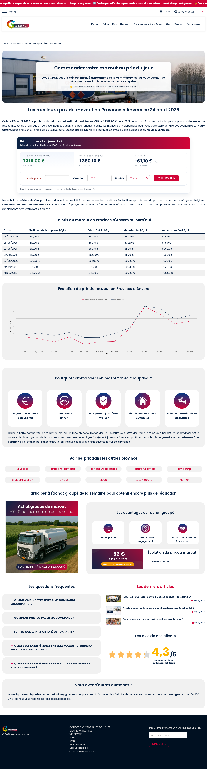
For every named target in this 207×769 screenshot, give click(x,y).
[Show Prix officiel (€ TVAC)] (118, 299)
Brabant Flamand (63, 469)
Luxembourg (144, 480)
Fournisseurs (193, 23)
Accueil (5, 43)
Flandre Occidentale (103, 469)
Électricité (125, 23)
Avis (72, 741)
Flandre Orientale (143, 469)
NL (203, 11)
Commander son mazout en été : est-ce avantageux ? (153, 619)
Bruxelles (22, 469)
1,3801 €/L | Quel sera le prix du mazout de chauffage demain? (157, 596)
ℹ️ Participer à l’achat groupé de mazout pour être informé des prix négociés (114, 3)
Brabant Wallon (22, 480)
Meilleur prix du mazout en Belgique (27, 43)
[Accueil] (18, 24)
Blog (168, 23)
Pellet (106, 23)
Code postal (34, 178)
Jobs (72, 737)
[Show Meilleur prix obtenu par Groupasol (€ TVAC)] (95, 299)
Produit (119, 178)
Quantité (78, 178)
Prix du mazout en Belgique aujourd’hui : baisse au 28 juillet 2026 (158, 608)
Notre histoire (79, 748)
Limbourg (184, 469)
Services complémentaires (148, 23)
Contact (178, 23)
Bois (114, 23)
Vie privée (75, 734)
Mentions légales (80, 730)
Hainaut (63, 480)
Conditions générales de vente (89, 727)
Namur (184, 480)
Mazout (95, 23)
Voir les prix (166, 178)
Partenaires (77, 744)
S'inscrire (159, 744)
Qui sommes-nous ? (82, 751)
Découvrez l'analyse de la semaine (117, 564)
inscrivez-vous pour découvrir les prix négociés (33, 3)
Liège (103, 480)
